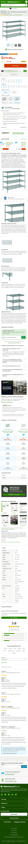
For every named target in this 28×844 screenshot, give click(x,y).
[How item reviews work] (19, 631)
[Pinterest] (16, 794)
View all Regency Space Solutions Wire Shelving (18, 133)
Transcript (5, 405)
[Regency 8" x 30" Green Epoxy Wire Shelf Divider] (7, 146)
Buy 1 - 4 (3, 56)
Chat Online (7, 822)
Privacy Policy (17, 342)
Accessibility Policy (14, 834)
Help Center (14, 814)
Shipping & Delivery (19, 822)
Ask (23, 337)
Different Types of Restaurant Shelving (15, 542)
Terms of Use (10, 342)
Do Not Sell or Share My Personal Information (14, 837)
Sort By (2, 657)
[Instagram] (2, 794)
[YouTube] (5, 794)
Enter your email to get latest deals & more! (12, 763)
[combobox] (14, 5)
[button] (8, 45)
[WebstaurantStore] (14, 786)
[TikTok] (12, 794)
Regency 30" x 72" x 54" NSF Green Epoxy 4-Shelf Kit (7, 432)
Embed (9, 405)
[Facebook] (9, 794)
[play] (14, 387)
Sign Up (24, 766)
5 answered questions (18, 14)
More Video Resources (6, 402)
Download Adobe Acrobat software (7, 529)
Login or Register (14, 617)
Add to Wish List (14, 74)
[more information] (19, 108)
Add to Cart (6, 148)
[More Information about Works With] (9, 139)
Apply (25, 71)
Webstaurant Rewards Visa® (11, 71)
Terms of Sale (14, 828)
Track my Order (14, 818)
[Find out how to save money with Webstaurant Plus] (1, 142)
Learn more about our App (11, 781)
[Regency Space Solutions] (6, 133)
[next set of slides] (27, 146)
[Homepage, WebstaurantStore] (14, 2)
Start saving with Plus (9, 774)
